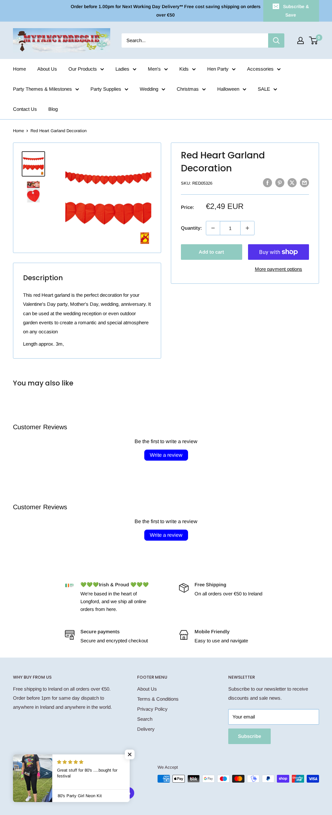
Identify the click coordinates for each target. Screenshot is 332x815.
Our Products (82, 69)
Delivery (146, 729)
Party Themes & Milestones (42, 89)
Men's (154, 69)
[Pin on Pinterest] (279, 182)
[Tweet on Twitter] (292, 182)
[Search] (276, 40)
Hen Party (218, 69)
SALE (264, 89)
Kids (184, 69)
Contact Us (25, 109)
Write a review (166, 455)
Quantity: (191, 228)
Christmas (188, 89)
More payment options (278, 269)
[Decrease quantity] (213, 228)
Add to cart (211, 252)
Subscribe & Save (296, 10)
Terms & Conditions (158, 699)
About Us (47, 69)
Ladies (122, 69)
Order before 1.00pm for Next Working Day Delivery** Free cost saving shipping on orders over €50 (166, 10)
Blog (53, 109)
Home (19, 69)
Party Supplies (105, 89)
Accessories (260, 69)
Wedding (149, 89)
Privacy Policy (152, 709)
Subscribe (249, 736)
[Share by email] (304, 182)
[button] (130, 754)
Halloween (228, 89)
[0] (314, 40)
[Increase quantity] (247, 228)
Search (144, 719)
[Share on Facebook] (267, 182)
